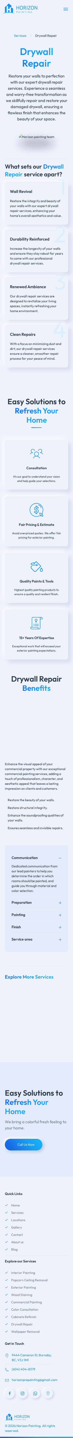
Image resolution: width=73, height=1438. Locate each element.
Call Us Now (25, 1144)
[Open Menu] (65, 9)
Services (20, 36)
